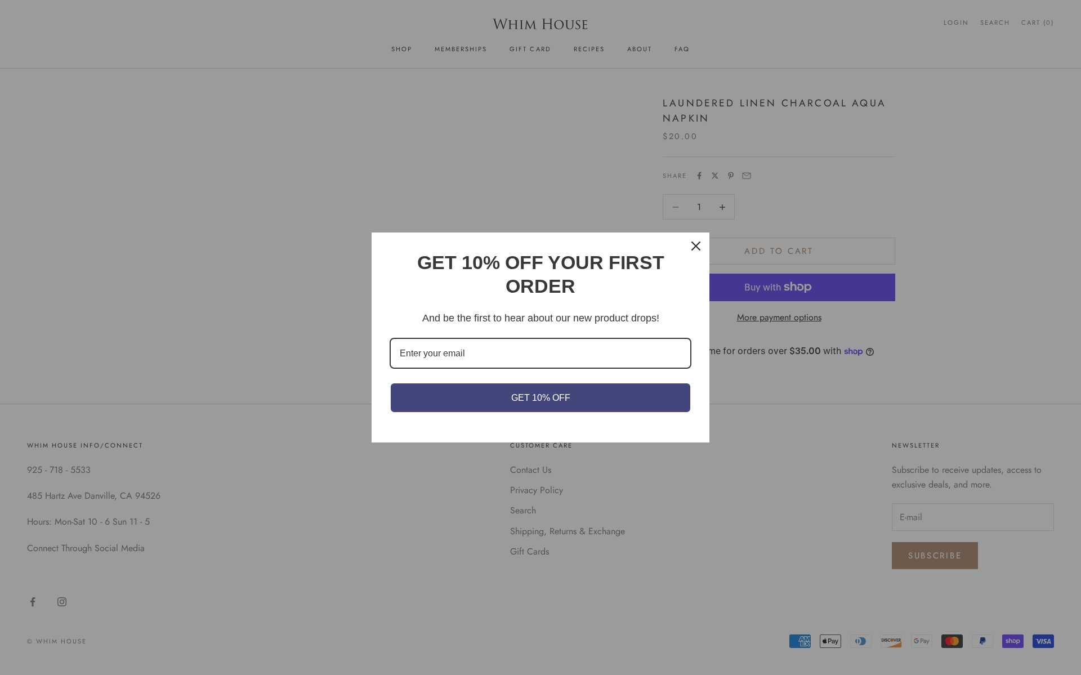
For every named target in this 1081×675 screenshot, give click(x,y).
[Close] (695, 246)
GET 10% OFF (540, 398)
